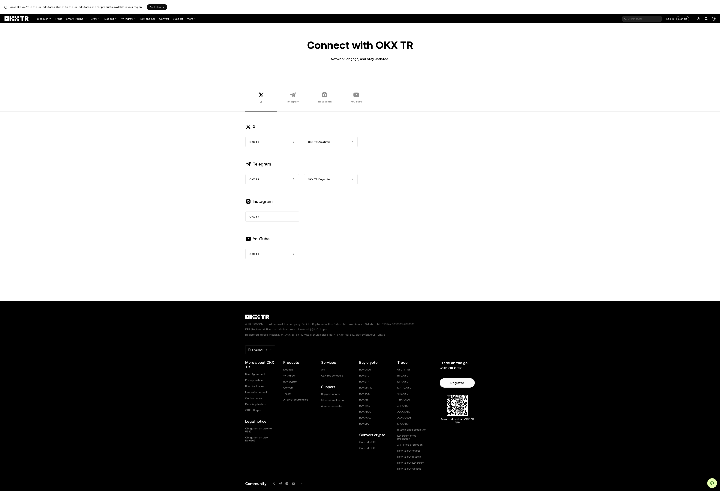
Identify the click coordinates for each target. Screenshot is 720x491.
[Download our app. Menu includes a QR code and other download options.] (698, 18)
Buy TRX (364, 405)
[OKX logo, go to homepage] (16, 18)
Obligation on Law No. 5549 (258, 430)
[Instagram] (287, 483)
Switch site (157, 7)
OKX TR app (253, 410)
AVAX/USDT (404, 417)
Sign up (682, 18)
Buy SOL (364, 393)
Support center (330, 393)
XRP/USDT (403, 405)
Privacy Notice (254, 380)
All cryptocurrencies (295, 399)
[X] (273, 483)
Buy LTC (364, 423)
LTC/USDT (403, 423)
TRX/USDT (403, 399)
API (323, 369)
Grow (94, 18)
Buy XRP (364, 399)
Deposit (109, 18)
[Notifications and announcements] (706, 18)
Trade (58, 18)
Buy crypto (290, 381)
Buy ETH (364, 381)
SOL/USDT (403, 393)
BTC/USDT (403, 375)
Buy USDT (365, 369)
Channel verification (333, 399)
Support (178, 18)
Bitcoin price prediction (411, 429)
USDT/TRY (403, 369)
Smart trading (74, 18)
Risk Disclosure (254, 386)
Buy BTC (364, 375)
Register (457, 383)
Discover (42, 18)
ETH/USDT (403, 381)
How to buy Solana (409, 468)
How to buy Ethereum (410, 462)
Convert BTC (367, 448)
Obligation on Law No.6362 (256, 439)
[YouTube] (293, 483)
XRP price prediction (410, 444)
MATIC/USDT (405, 387)
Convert (164, 18)
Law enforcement (256, 392)
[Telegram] (280, 483)
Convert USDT (368, 442)
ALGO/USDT (404, 411)
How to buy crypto (409, 450)
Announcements (331, 405)
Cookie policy (253, 398)
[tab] (261, 97)
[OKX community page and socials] (300, 483)
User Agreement (255, 374)
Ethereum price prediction (406, 437)
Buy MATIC (366, 387)
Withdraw (127, 18)
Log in (670, 18)
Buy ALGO (365, 411)
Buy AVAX (365, 417)
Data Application (255, 404)
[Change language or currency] (714, 18)
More (190, 18)
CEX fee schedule (332, 375)
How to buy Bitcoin (409, 456)
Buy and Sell (147, 18)
